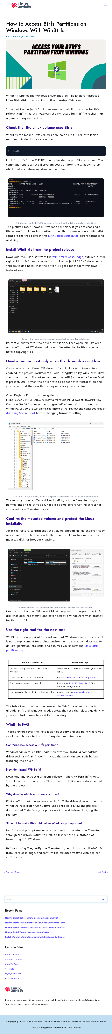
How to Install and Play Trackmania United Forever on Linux (35, 927)
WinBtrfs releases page (67, 257)
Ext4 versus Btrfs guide (63, 235)
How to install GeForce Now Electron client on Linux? (31, 918)
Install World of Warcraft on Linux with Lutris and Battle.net (34, 937)
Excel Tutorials (12, 978)
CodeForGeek (12, 964)
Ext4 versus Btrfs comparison (81, 677)
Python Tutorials (13, 954)
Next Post (102, 872)
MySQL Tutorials (13, 973)
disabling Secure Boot (20, 413)
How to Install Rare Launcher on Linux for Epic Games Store (35, 922)
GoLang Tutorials (13, 959)
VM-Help (9, 969)
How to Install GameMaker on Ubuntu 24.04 (27, 932)
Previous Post (11, 872)
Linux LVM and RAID (79, 683)
